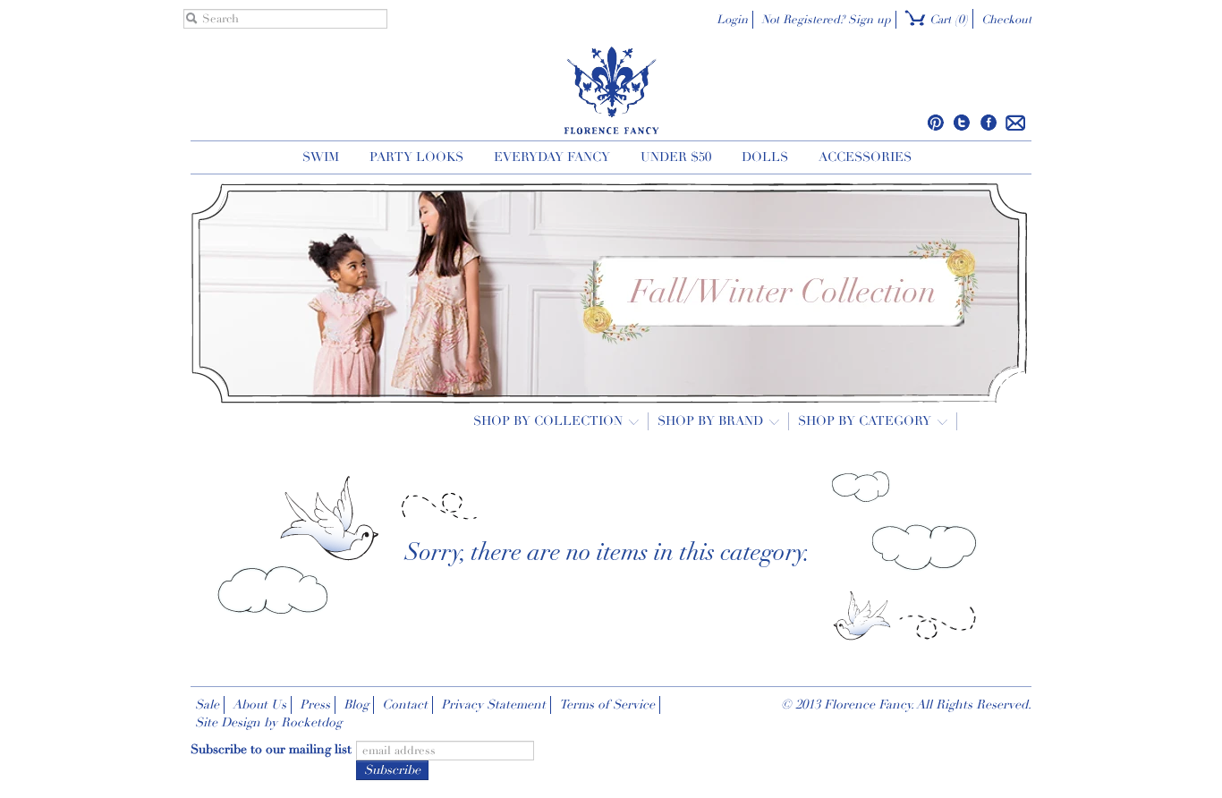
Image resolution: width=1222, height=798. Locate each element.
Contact (405, 704)
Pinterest (936, 123)
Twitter (962, 123)
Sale (207, 704)
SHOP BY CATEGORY (866, 421)
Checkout (1006, 20)
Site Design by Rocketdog (268, 722)
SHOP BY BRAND (712, 421)
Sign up (869, 20)
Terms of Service (607, 704)
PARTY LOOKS (416, 157)
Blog (356, 704)
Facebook (988, 123)
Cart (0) (947, 20)
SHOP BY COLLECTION (549, 421)
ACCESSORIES (865, 157)
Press (315, 704)
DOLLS (765, 157)
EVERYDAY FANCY (552, 157)
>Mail (1016, 123)
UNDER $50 (676, 157)
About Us (259, 704)
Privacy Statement (493, 704)
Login (732, 20)
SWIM (320, 157)
